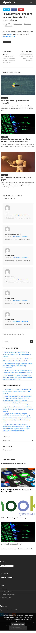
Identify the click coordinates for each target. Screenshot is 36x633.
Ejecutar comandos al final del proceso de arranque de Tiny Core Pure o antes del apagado (18, 409)
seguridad (7, 42)
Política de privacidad (18, 628)
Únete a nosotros (9, 36)
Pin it (21, 9)
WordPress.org (6, 597)
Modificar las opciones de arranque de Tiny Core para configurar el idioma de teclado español (17, 420)
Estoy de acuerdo (18, 624)
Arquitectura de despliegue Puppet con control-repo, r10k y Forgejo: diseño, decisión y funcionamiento (18, 366)
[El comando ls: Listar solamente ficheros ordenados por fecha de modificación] (18, 124)
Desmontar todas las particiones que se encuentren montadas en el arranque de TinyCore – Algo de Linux (17, 405)
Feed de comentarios (8, 595)
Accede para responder (20, 215)
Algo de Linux (10, 2)
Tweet (7, 9)
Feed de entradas (7, 592)
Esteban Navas (18, 24)
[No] (34, 622)
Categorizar (27, 24)
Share (14, 9)
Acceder (9, 34)
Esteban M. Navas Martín (13, 234)
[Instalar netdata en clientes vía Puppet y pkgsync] (18, 162)
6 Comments (8, 26)
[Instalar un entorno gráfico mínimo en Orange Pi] (18, 85)
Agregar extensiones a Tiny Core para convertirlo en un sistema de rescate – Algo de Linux (16, 416)
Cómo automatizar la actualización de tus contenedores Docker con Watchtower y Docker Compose (17, 354)
